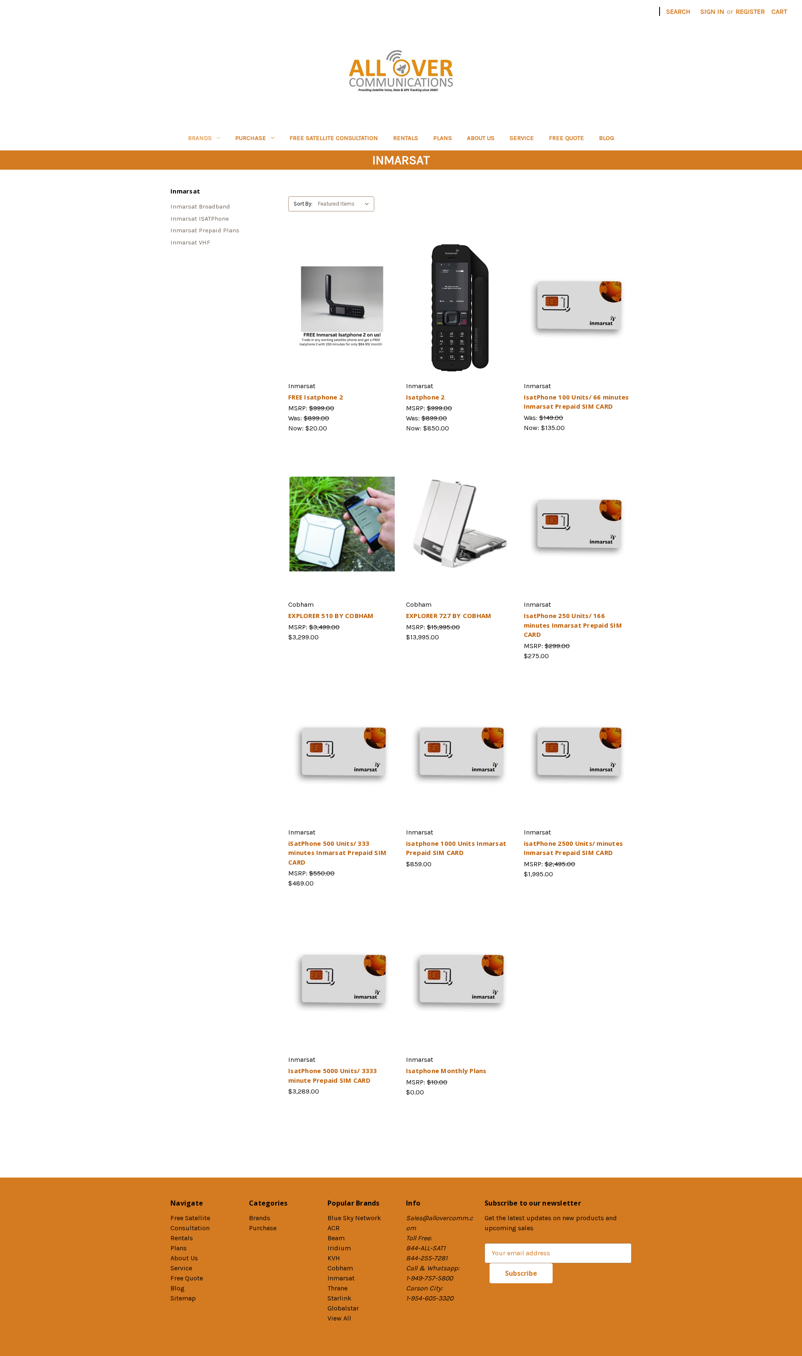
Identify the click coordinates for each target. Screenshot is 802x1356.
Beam (336, 1238)
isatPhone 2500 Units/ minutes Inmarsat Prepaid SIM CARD (573, 848)
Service (522, 138)
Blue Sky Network (354, 1218)
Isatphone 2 (425, 397)
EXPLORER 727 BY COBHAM (449, 615)
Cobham (340, 1268)
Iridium (339, 1248)
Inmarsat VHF (190, 242)
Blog (606, 138)
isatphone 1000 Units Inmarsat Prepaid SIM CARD (456, 848)
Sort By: (303, 204)
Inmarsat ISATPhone (199, 218)
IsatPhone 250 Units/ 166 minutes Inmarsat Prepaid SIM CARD (573, 625)
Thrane (337, 1288)
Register (750, 11)
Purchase (250, 138)
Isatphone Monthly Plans (446, 1070)
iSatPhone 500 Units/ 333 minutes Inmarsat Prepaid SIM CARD (337, 852)
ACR (333, 1228)
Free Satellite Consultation (333, 138)
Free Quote (566, 138)
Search (678, 11)
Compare (339, 305)
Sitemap (183, 1298)
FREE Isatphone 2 (315, 397)
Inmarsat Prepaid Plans (204, 230)
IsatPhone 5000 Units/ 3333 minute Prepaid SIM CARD (332, 1075)
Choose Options (459, 322)
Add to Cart (342, 322)
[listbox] (345, 204)
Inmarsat (341, 1278)
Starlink (339, 1298)
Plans (442, 138)
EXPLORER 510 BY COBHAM (331, 615)
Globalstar (343, 1308)
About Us (481, 138)
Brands (200, 138)
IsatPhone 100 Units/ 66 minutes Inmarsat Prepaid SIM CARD (576, 402)
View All (339, 1318)
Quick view (341, 289)
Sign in (712, 11)
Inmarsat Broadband (200, 206)
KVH (333, 1258)
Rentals (405, 138)
